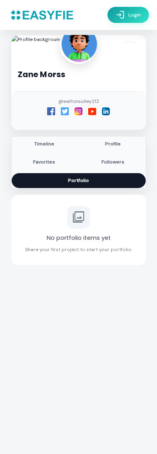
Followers (112, 162)
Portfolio (78, 180)
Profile (113, 144)
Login (128, 14)
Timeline (44, 144)
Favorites (44, 162)
